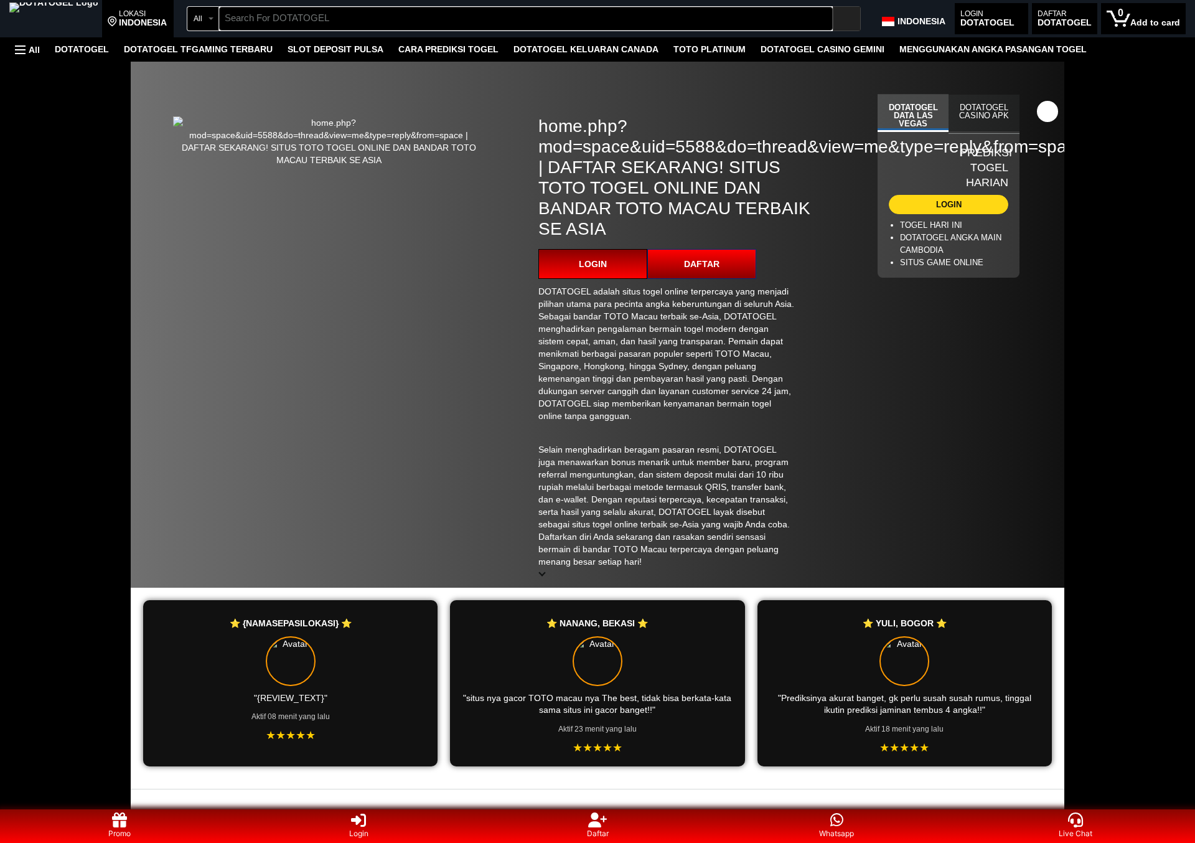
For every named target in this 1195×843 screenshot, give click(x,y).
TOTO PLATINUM (709, 49)
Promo (119, 833)
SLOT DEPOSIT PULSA (335, 49)
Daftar (598, 833)
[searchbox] (526, 19)
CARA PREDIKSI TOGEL (448, 49)
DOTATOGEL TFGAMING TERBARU (198, 49)
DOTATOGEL (82, 49)
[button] (137, 18)
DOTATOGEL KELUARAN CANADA (585, 49)
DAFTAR (701, 264)
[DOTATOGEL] (53, 19)
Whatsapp (836, 833)
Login (358, 833)
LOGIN (593, 264)
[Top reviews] (597, 800)
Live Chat (1075, 833)
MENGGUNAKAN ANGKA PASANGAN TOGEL (993, 49)
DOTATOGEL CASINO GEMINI (822, 49)
